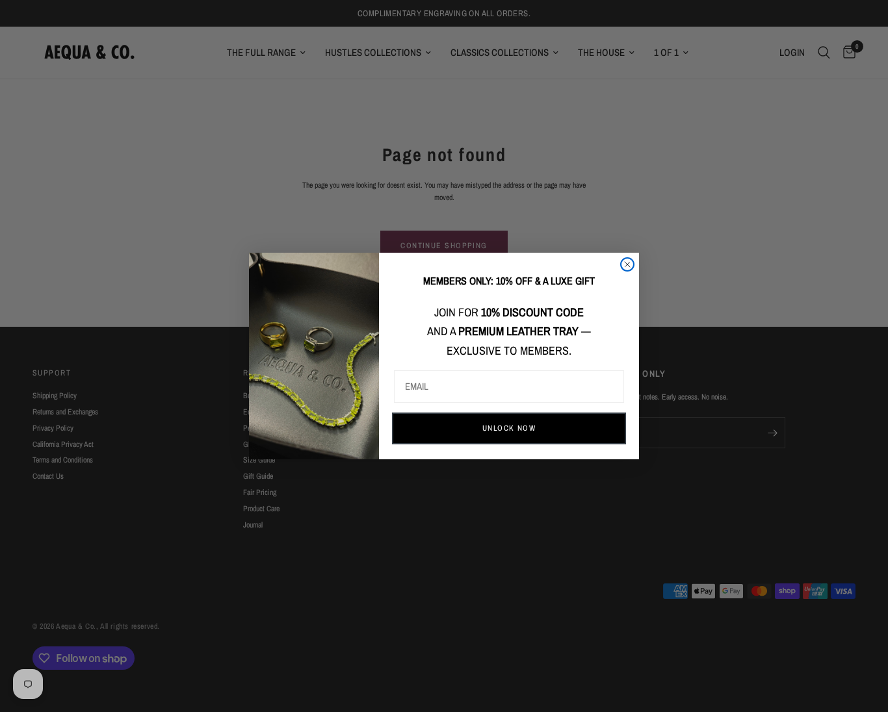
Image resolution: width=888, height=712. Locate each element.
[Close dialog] (627, 264)
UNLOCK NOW (509, 428)
